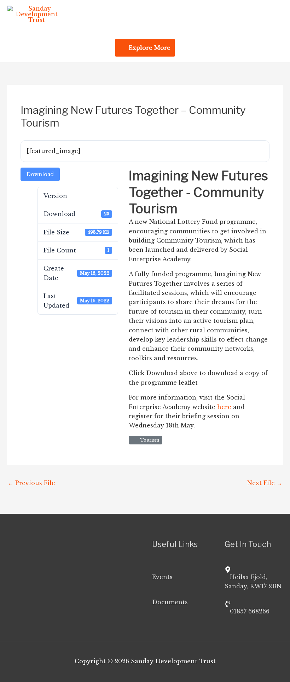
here (224, 406)
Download (40, 174)
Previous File (31, 482)
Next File (264, 482)
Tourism (148, 440)
